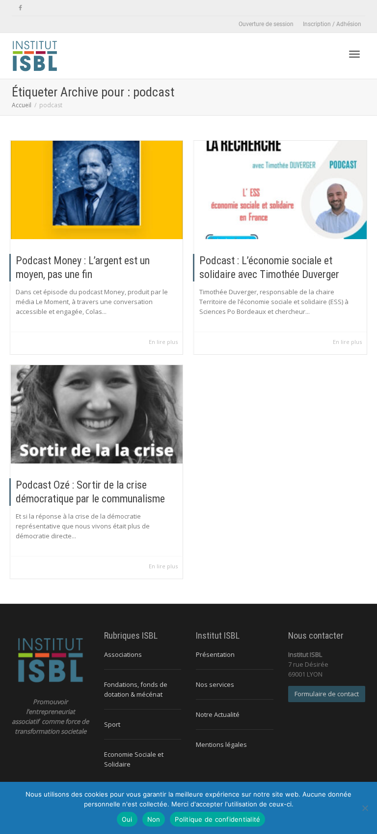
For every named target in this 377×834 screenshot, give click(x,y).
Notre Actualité (218, 714)
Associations (123, 654)
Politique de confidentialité (217, 819)
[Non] (365, 808)
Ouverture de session (266, 24)
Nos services (215, 684)
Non (154, 819)
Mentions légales (221, 744)
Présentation (215, 654)
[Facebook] (20, 8)
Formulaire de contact (327, 693)
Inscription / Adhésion (332, 24)
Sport (112, 724)
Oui (127, 819)
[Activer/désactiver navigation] (354, 54)
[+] (97, 190)
